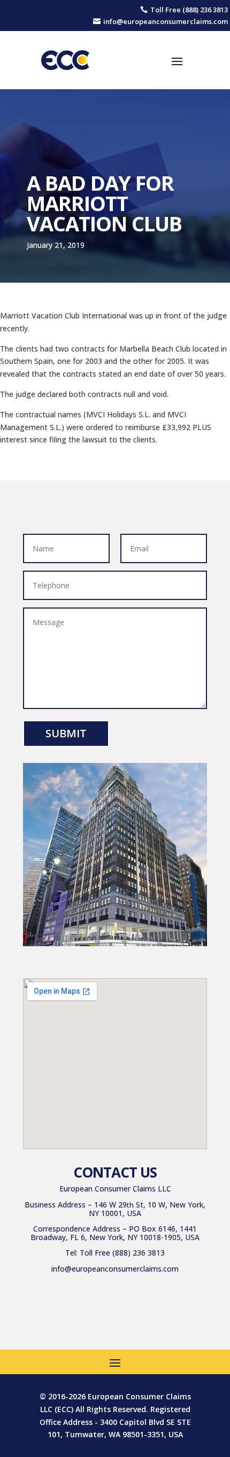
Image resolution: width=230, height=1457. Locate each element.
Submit (66, 733)
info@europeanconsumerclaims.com (115, 1269)
